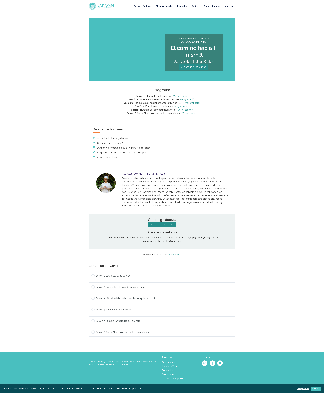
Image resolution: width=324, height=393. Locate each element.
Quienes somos (170, 362)
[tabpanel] (162, 138)
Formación (167, 370)
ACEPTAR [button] (315, 389)
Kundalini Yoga (170, 366)
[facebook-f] (213, 363)
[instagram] (205, 363)
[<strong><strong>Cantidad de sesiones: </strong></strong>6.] (108, 143)
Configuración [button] (303, 389)
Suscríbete (168, 374)
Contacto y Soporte (172, 378)
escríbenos (175, 254)
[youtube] (220, 363)
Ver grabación (180, 96)
